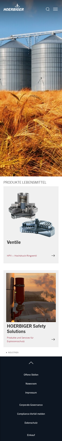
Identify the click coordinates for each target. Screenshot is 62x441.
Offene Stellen (31, 374)
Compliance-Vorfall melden (31, 413)
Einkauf (31, 434)
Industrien (13, 352)
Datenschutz (31, 422)
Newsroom (31, 383)
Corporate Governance (31, 404)
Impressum (31, 392)
